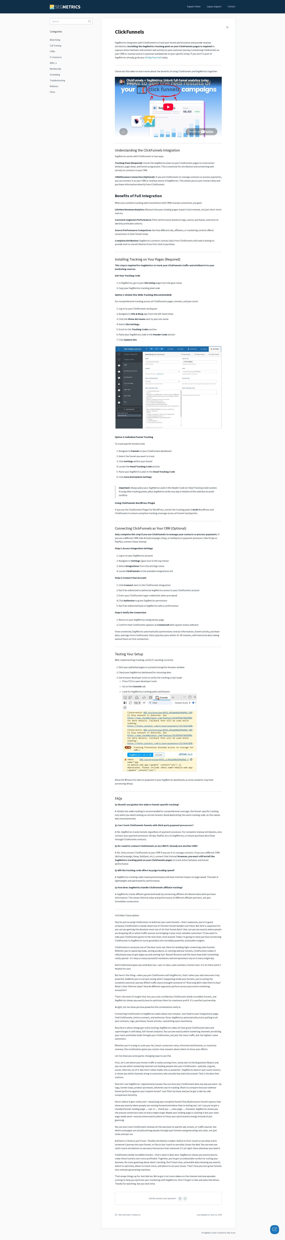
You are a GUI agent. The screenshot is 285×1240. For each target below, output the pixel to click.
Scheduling (55, 74)
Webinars (54, 86)
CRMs (52, 51)
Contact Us (136, 1215)
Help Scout (231, 1233)
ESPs (52, 63)
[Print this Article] (227, 27)
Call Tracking (55, 45)
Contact (231, 6)
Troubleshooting (57, 80)
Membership (55, 68)
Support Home (194, 6)
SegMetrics (208, 1233)
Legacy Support (214, 6)
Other (52, 92)
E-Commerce (56, 57)
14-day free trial (153, 57)
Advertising (55, 39)
